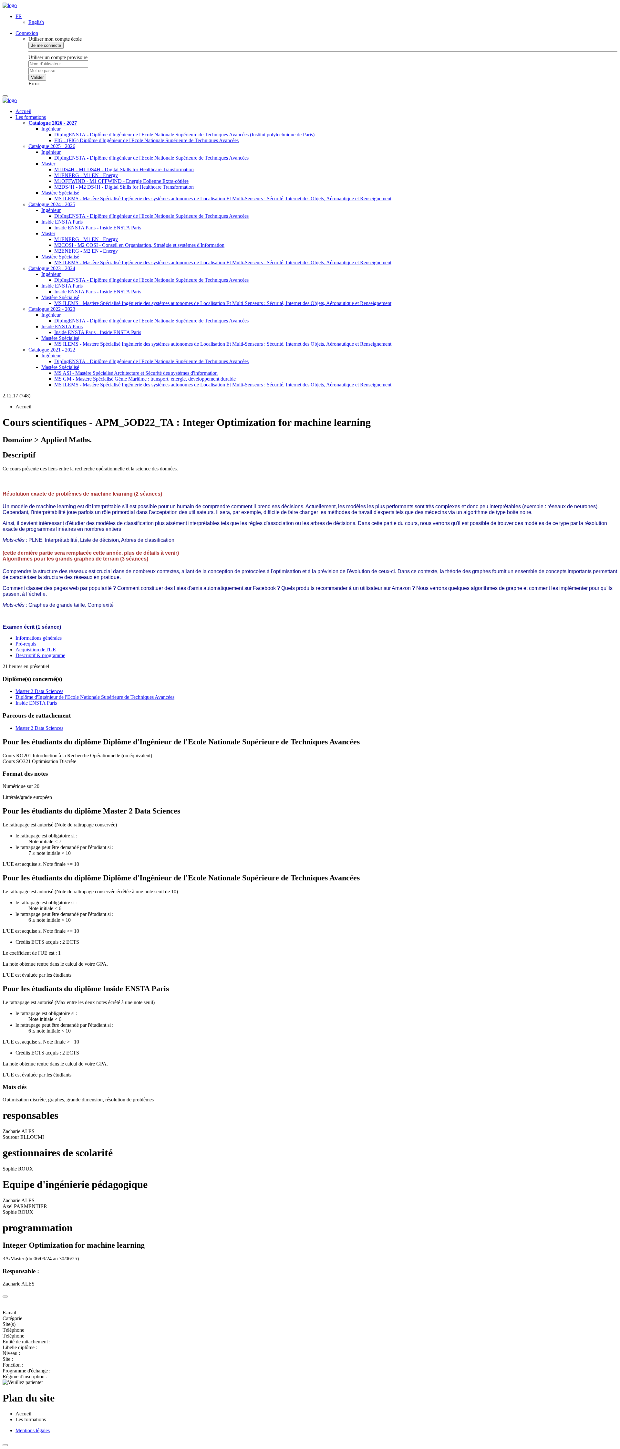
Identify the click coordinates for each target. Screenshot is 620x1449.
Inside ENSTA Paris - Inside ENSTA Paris (97, 227)
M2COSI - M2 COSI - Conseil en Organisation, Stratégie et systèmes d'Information (139, 245)
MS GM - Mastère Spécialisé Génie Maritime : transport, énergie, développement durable (145, 379)
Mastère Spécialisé (60, 192)
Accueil (23, 111)
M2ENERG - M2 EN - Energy (86, 251)
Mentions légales (33, 1430)
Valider (37, 77)
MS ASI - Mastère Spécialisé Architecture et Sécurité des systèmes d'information (136, 373)
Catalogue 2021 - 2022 (51, 349)
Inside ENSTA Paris (62, 222)
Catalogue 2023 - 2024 (51, 268)
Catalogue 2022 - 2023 (51, 309)
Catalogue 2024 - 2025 (51, 204)
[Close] (5, 1296)
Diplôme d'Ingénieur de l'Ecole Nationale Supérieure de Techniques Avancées (95, 697)
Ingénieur (51, 128)
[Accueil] (10, 5)
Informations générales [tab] (39, 638)
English (36, 22)
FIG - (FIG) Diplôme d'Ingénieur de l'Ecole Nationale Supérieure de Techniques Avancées (146, 140)
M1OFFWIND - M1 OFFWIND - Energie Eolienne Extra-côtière (121, 181)
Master (48, 163)
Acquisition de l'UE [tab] (36, 649)
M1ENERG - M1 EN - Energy (86, 175)
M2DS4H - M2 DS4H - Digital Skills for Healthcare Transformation (124, 187)
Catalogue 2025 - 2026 (51, 146)
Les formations (31, 117)
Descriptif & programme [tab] (40, 655)
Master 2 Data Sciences (39, 691)
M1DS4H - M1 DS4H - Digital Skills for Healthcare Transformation (124, 169)
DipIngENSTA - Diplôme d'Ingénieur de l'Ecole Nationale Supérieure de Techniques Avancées (151, 158)
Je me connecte (46, 45)
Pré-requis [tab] (26, 643)
